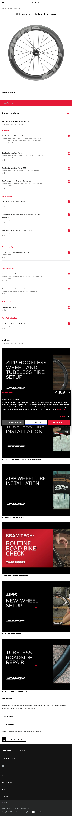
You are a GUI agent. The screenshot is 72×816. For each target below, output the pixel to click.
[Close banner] (69, 392)
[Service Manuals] (69, 202)
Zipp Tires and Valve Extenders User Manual (23, 184)
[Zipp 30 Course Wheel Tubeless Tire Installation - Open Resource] (36, 432)
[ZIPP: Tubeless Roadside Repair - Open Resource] (36, 664)
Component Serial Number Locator (13, 203)
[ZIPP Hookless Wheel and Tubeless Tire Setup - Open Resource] (36, 374)
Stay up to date (9, 758)
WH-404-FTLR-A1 (18, 8)
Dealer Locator (9, 716)
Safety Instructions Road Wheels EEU (20, 291)
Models (10, 8)
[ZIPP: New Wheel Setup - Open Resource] (36, 606)
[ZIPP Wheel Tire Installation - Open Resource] (36, 490)
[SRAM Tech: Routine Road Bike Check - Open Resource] (36, 548)
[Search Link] (65, 3)
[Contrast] (33, 812)
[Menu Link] (3, 2)
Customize (34, 422)
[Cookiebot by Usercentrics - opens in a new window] (57, 392)
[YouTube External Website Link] (3, 766)
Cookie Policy (61, 409)
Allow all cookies (58, 422)
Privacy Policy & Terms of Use (10, 812)
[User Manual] (69, 137)
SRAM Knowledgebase (16, 739)
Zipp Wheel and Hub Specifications (13, 326)
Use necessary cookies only (13, 422)
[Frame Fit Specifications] (69, 324)
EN (4, 802)
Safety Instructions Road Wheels (23, 277)
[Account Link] (68, 3)
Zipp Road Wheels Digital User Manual (22, 139)
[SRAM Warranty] (69, 308)
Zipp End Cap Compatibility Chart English (15, 254)
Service (36, 2)
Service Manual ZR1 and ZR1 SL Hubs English (17, 233)
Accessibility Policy (25, 812)
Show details (62, 416)
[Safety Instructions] (69, 275)
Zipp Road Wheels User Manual (22, 156)
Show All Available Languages (14, 124)
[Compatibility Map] (69, 253)
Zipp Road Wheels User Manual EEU (20, 170)
